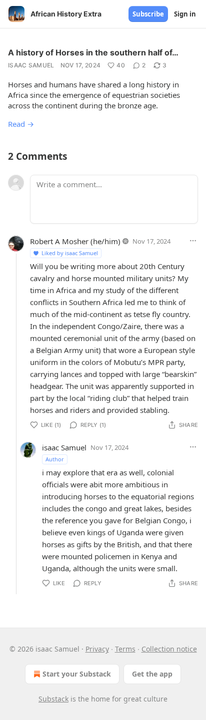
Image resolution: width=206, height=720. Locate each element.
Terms (125, 649)
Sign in (185, 13)
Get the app (152, 674)
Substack (53, 699)
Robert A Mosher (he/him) (75, 241)
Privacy (97, 649)
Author (55, 459)
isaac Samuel (31, 65)
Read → (21, 124)
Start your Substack (76, 674)
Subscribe (148, 13)
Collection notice (169, 649)
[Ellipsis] (193, 241)
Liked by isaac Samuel (70, 253)
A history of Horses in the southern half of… (93, 52)
